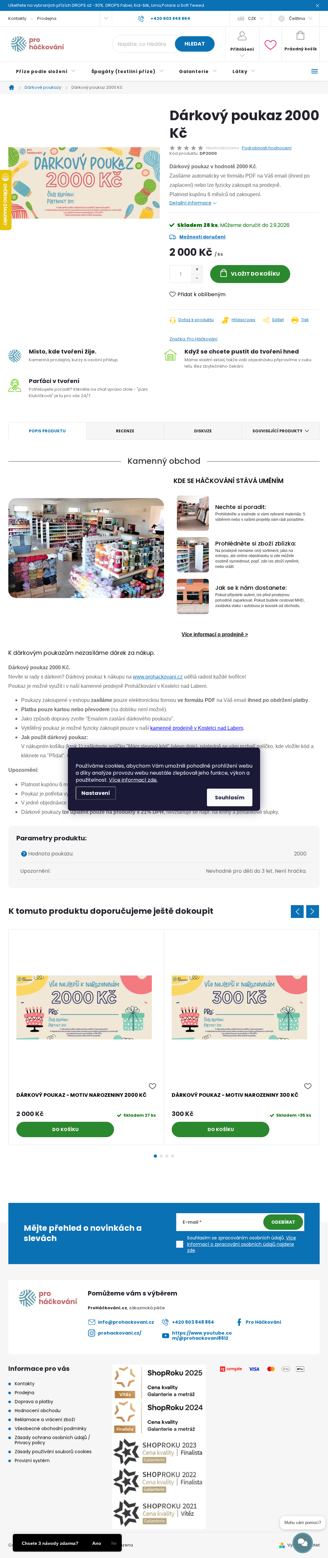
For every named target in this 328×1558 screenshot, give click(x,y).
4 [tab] (172, 1156)
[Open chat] (302, 1543)
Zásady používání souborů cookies (53, 1451)
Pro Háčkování (263, 1322)
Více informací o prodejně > (215, 634)
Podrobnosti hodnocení (266, 148)
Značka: (193, 339)
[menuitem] (46, 71)
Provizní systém (32, 1460)
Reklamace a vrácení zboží (45, 1419)
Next (312, 911)
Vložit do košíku (255, 274)
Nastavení (95, 792)
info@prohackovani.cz (126, 1322)
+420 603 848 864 (193, 1322)
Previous (297, 911)
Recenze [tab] (125, 431)
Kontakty (17, 18)
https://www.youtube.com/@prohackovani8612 (202, 1335)
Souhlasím (229, 797)
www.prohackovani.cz (158, 676)
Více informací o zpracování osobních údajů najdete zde (241, 1244)
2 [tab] (161, 1156)
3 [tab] (166, 1156)
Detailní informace (190, 203)
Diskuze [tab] (203, 431)
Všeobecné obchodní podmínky (50, 1428)
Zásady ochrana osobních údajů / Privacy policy (52, 1440)
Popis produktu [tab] (47, 431)
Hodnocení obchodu (38, 1410)
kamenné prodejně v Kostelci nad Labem (196, 728)
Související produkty (277, 431)
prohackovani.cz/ (119, 1333)
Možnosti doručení (202, 237)
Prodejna (46, 18)
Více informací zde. (133, 779)
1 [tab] (155, 1156)
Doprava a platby (34, 1401)
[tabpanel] (86, 1037)
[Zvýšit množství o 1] (197, 269)
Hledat (194, 43)
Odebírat (283, 1222)
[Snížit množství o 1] (197, 278)
